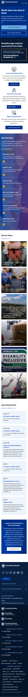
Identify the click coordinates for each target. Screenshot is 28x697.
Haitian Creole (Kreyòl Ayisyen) (10, 689)
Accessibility (4, 660)
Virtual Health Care (14, 207)
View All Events (6, 408)
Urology (3, 600)
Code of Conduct (13, 660)
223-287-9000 (5, 649)
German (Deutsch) (7, 681)
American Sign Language (17, 671)
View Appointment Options (14, 127)
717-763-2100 (5, 643)
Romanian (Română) (8, 684)
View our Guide (6, 149)
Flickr (18, 572)
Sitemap (20, 663)
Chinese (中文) (16, 676)
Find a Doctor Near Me (14, 27)
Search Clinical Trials (14, 549)
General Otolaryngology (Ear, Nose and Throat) (12, 603)
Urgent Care (12, 169)
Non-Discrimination (6, 663)
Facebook (3, 572)
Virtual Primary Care (12, 194)
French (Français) (7, 676)
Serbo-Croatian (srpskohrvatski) (10, 687)
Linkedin (14, 572)
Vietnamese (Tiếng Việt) (8, 674)
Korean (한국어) (13, 679)
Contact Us (6, 578)
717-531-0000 (5, 637)
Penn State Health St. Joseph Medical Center (12, 598)
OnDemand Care (10, 220)
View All (4, 238)
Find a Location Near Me (14, 33)
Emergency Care (13, 156)
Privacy (14, 663)
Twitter (6, 572)
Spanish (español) (7, 668)
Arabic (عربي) (6, 671)
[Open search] (22, 3)
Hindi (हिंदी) (5, 679)
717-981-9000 (5, 631)
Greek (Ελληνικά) (17, 681)
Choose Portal (14, 84)
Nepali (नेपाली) (16, 668)
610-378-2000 (5, 655)
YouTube (10, 572)
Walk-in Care (12, 182)
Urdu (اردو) (21, 679)
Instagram (21, 572)
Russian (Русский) (20, 674)
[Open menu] (26, 3)
